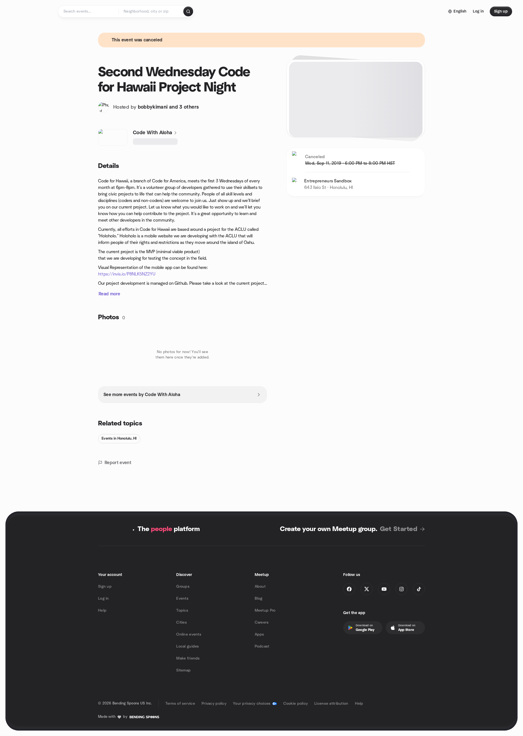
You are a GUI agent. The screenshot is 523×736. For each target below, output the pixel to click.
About (260, 586)
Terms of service (180, 704)
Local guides (187, 646)
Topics (182, 610)
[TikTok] (419, 589)
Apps (259, 634)
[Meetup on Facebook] (349, 589)
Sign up (105, 586)
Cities (181, 622)
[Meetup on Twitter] (367, 589)
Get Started (398, 529)
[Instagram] (402, 589)
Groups (183, 586)
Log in (103, 598)
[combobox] (151, 11)
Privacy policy (214, 704)
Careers (262, 622)
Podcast (262, 646)
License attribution (331, 704)
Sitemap (183, 670)
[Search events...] (188, 11)
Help (102, 610)
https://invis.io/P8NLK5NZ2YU (127, 274)
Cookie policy (295, 704)
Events (182, 598)
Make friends (188, 658)
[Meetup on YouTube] (384, 589)
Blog (259, 598)
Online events (188, 634)
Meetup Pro (265, 610)
